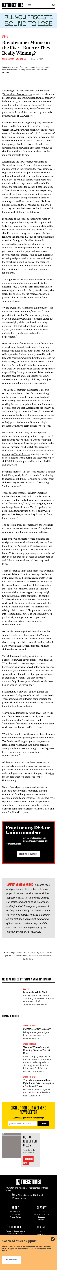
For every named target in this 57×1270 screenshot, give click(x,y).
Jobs (41, 1231)
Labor (5, 36)
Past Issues (15, 1214)
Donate (42, 1211)
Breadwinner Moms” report (17, 94)
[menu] (29, 5)
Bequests (41, 1217)
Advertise (41, 1220)
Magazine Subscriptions (15, 1231)
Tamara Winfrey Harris (14, 59)
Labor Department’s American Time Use (28, 389)
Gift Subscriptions (15, 1234)
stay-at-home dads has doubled (18, 556)
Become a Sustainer (42, 1214)
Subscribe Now (28, 1160)
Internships (41, 1234)
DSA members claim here (28, 854)
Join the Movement (11, 1259)
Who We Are (15, 1211)
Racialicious (22, 914)
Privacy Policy (15, 1217)
